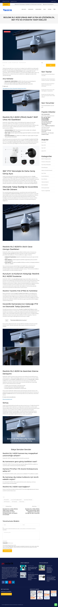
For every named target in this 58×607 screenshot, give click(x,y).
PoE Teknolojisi (14, 501)
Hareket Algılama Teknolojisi (46, 123)
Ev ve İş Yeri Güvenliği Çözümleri (16, 499)
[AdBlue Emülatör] (53, 592)
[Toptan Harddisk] (40, 595)
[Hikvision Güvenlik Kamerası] (47, 592)
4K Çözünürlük (6, 499)
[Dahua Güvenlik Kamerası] (40, 592)
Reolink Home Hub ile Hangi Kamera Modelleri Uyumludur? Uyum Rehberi (48, 79)
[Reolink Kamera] (47, 598)
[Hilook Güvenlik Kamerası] (53, 595)
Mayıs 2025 (43, 142)
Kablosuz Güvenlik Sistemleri (46, 170)
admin (10, 62)
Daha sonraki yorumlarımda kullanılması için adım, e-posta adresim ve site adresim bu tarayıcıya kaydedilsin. (19, 529)
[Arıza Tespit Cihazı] (47, 595)
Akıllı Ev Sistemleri (44, 115)
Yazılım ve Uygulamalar (45, 190)
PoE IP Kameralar (7, 501)
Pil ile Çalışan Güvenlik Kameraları (46, 131)
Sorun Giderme (44, 179)
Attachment (5, 541)
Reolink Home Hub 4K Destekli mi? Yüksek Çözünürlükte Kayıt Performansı (47, 85)
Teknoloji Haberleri (45, 181)
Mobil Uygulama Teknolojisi (45, 127)
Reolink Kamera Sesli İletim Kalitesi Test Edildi (48, 75)
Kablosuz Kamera (50, 125)
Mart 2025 (43, 147)
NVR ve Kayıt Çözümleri (45, 128)
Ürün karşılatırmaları (45, 187)
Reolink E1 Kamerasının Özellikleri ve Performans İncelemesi (50, 570)
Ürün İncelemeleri (7, 31)
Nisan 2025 (43, 145)
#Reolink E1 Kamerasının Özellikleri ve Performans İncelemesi (28, 4)
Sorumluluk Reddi (6, 594)
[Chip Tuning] (33, 598)
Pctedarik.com (20, 604)
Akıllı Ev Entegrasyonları (46, 158)
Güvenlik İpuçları (44, 167)
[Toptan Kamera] (33, 595)
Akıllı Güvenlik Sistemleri (50, 115)
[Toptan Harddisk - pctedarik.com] (33, 592)
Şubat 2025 (43, 150)
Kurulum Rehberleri (45, 176)
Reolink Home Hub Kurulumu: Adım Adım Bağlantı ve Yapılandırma (47, 90)
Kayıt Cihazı (43, 173)
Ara (42, 62)
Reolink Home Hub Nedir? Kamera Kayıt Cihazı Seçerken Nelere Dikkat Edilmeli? (48, 95)
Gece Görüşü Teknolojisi (28, 499)
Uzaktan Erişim (21, 501)
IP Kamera (43, 125)
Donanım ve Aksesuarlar (46, 161)
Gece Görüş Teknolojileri (46, 164)
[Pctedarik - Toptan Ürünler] (40, 598)
